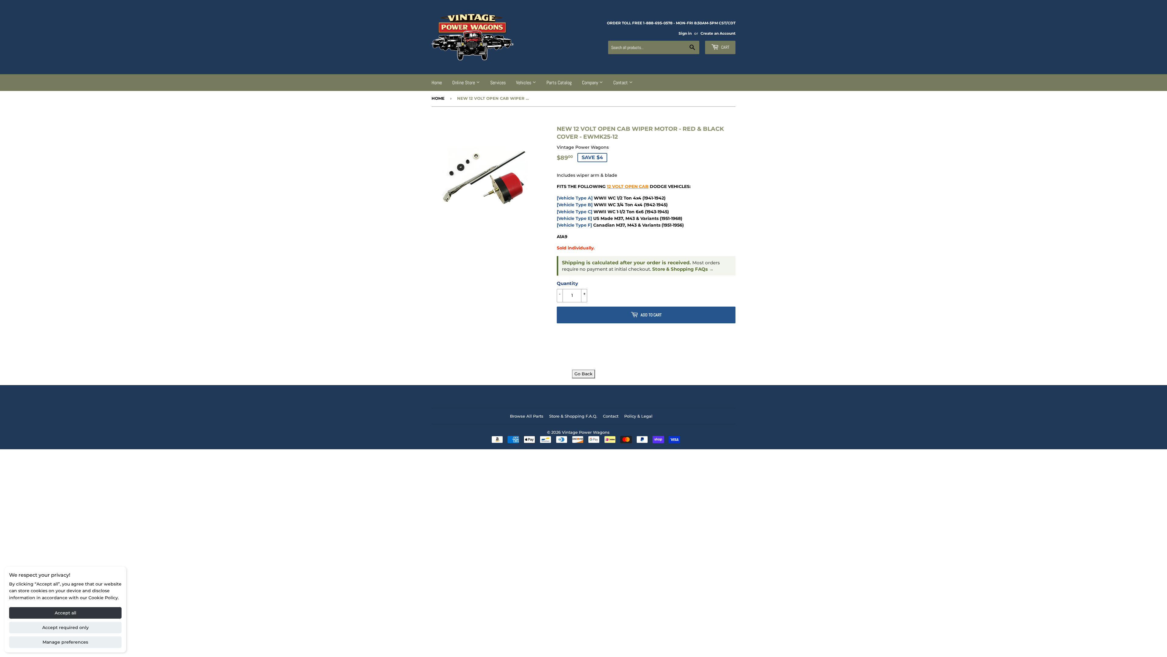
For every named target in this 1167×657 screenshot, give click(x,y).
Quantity (567, 283)
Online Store (464, 82)
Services (498, 82)
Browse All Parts (526, 416)
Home (437, 82)
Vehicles (524, 82)
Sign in (685, 33)
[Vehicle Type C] (574, 211)
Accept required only (65, 627)
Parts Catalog (559, 82)
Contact (621, 82)
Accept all (65, 613)
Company (590, 82)
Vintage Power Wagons (586, 432)
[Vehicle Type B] (575, 204)
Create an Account (718, 33)
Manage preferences (65, 642)
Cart (724, 47)
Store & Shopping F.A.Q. (573, 416)
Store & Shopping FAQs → (683, 269)
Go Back (583, 374)
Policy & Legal (638, 416)
